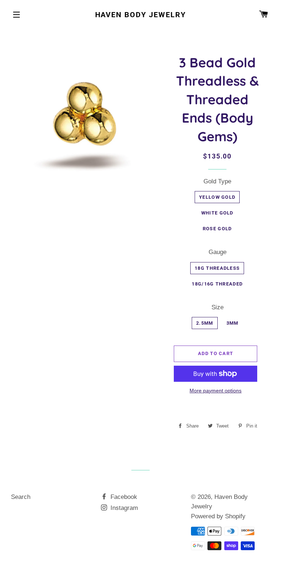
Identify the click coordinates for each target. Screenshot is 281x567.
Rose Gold (217, 228)
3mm (232, 323)
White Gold (217, 213)
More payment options (215, 390)
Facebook (123, 496)
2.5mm (204, 323)
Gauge (217, 252)
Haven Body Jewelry (140, 14)
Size (217, 307)
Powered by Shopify (218, 516)
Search (20, 496)
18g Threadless (217, 268)
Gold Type (217, 181)
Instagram (123, 507)
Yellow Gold (217, 197)
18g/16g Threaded (217, 284)
